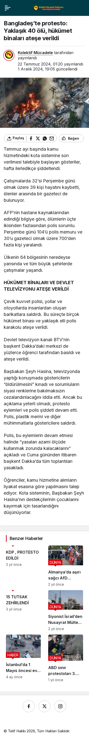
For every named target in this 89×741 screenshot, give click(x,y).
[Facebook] (29, 706)
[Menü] (8, 8)
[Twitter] (44, 706)
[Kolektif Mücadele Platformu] (48, 7)
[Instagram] (60, 706)
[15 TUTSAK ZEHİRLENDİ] (23, 610)
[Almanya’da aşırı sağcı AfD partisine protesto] (65, 565)
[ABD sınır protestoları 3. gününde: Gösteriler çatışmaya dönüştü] (65, 658)
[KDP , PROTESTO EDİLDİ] (23, 565)
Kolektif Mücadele (35, 52)
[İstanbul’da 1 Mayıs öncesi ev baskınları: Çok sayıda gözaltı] (23, 658)
